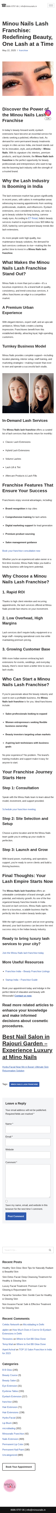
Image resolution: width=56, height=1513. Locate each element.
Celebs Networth (10, 1324)
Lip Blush (7, 1423)
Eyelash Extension (11, 1396)
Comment (11, 1162)
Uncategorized (9, 1455)
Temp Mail (7, 1344)
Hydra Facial (8, 1417)
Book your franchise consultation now (21, 550)
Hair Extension (9, 1407)
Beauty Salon (9, 1380)
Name (9, 1123)
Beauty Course (10, 1375)
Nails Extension (10, 1439)
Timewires (7, 1339)
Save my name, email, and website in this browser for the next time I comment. (26, 1207)
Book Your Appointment (19, 1466)
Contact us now (23, 995)
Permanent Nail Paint (13, 1449)
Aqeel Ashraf (8, 1349)
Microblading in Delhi (33, 1324)
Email (9, 1136)
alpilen (5, 1329)
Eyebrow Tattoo (10, 1391)
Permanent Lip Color (12, 1444)
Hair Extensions (10, 1412)
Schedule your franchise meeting (19, 809)
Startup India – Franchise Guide (21, 979)
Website (9, 1149)
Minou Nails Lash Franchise (24, 1084)
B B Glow (7, 1369)
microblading (8, 1428)
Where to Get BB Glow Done (31, 1339)
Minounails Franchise (13, 1433)
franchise (23, 50)
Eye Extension (9, 1385)
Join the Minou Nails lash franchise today (23, 953)
